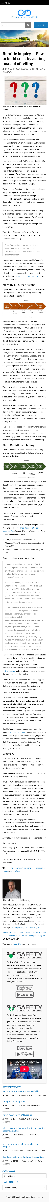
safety (6, 871)
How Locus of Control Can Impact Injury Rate (27, 935)
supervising (15, 871)
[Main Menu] (3, 3)
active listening (9, 671)
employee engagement (36, 868)
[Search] (28, 25)
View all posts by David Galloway (25, 927)
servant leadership (17, 732)
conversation (20, 868)
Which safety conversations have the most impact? (24, 932)
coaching (9, 868)
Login (40, 25)
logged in (17, 944)
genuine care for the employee (28, 276)
